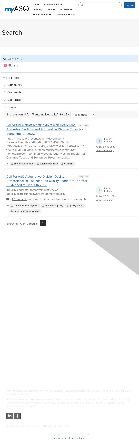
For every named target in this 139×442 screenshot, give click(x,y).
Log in (129, 5)
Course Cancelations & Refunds (31, 369)
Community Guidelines (25, 359)
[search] (82, 5)
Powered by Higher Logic (69, 438)
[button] (53, 4)
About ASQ (19, 346)
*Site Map (19, 376)
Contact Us (19, 366)
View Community (105, 150)
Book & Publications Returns (29, 363)
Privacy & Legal (22, 349)
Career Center (21, 353)
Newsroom (19, 379)
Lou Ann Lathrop (108, 140)
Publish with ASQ (22, 356)
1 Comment (19, 199)
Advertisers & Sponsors (26, 373)
